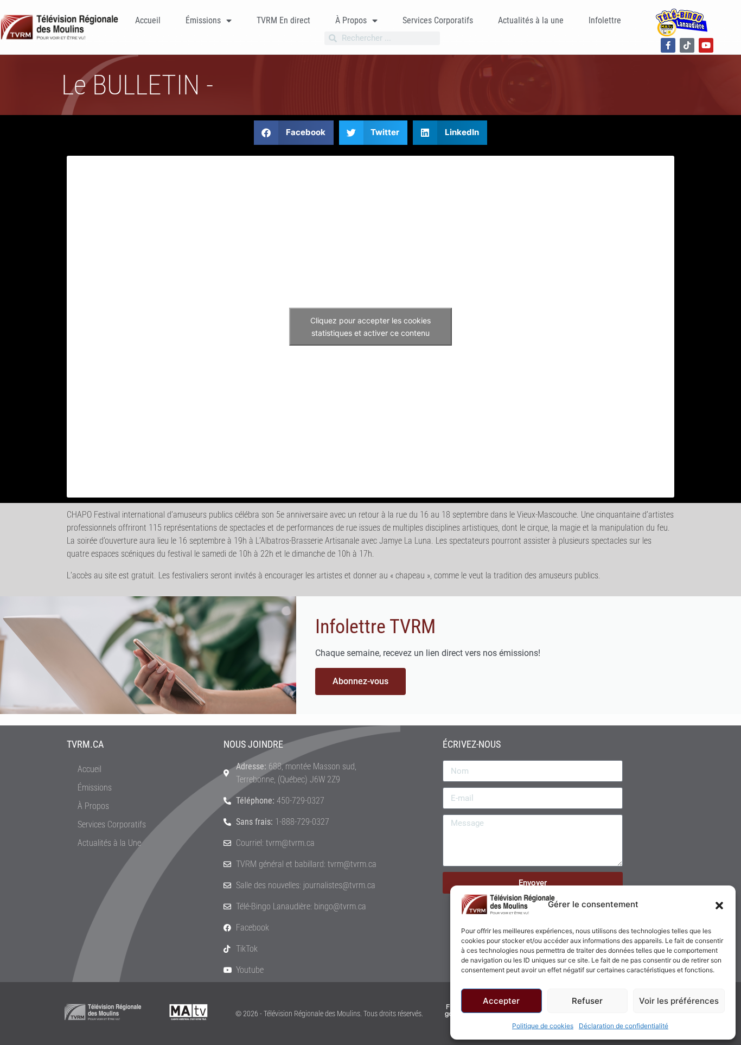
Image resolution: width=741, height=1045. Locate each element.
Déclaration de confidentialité (623, 1026)
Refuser (587, 1001)
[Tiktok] (687, 45)
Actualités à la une (531, 20)
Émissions (203, 20)
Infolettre (605, 20)
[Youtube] (706, 45)
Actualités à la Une (109, 843)
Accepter (501, 1001)
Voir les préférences (679, 1001)
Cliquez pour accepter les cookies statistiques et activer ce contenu (370, 326)
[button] (719, 904)
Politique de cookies (542, 1026)
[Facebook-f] (668, 45)
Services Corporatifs (438, 20)
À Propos (351, 20)
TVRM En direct (283, 20)
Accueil (148, 20)
